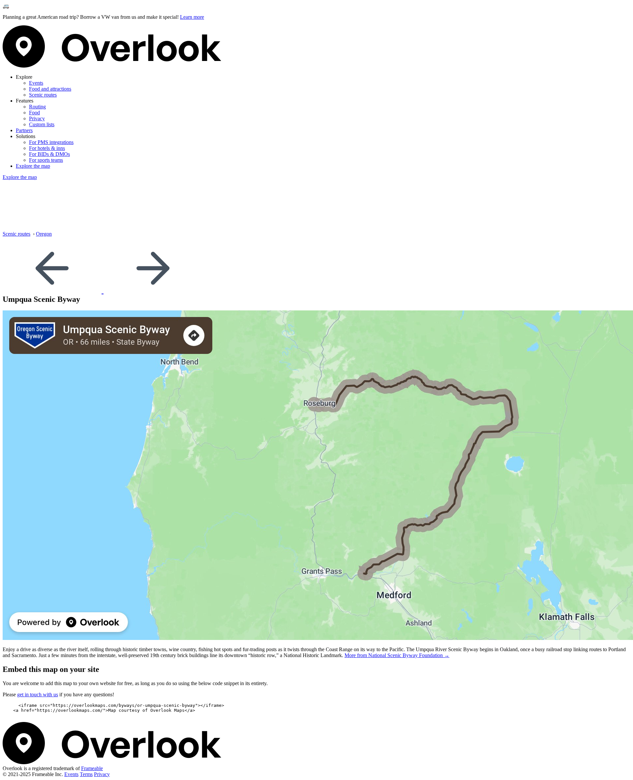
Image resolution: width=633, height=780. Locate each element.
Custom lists (41, 124)
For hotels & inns (47, 148)
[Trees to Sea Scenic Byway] (53, 290)
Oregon (44, 234)
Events (36, 83)
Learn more (192, 17)
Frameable (92, 768)
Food (34, 112)
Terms (86, 774)
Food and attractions (50, 89)
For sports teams (46, 160)
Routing (37, 106)
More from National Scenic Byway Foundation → (397, 655)
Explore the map (33, 166)
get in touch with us (37, 694)
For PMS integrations (51, 142)
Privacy (37, 118)
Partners (24, 130)
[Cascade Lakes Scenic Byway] (153, 290)
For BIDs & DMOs (49, 154)
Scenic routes (43, 95)
